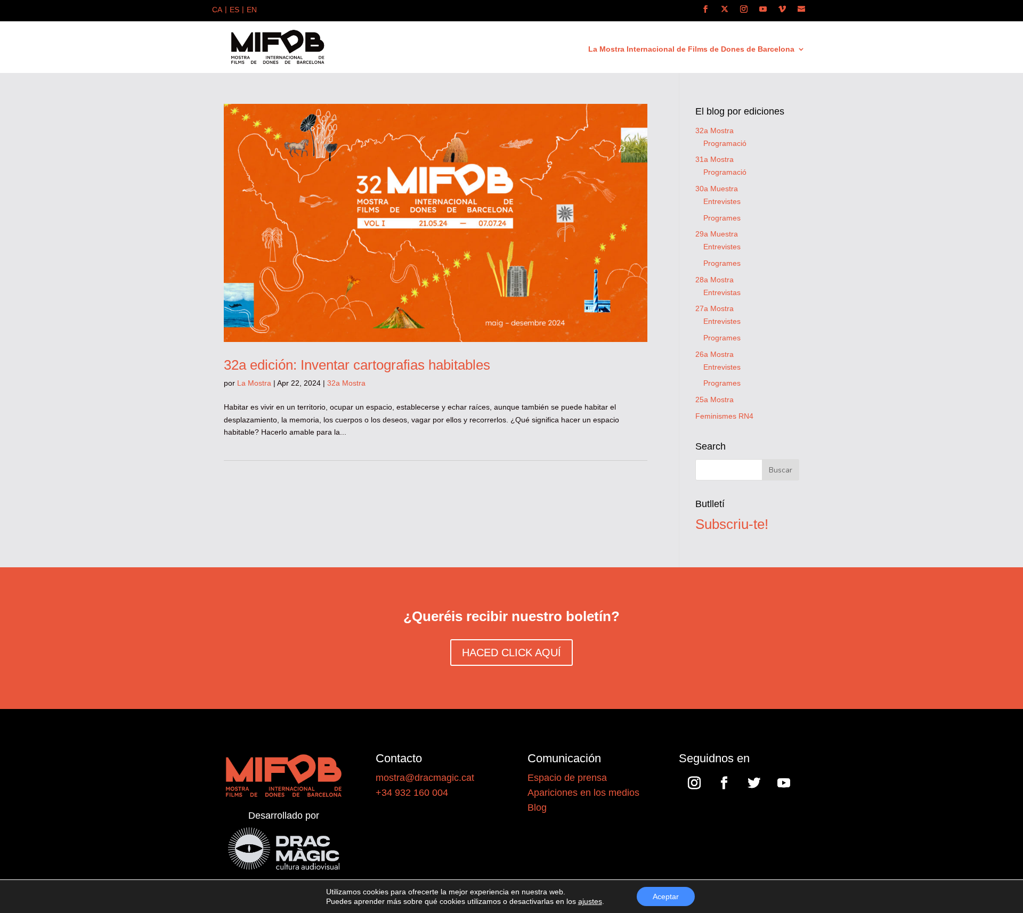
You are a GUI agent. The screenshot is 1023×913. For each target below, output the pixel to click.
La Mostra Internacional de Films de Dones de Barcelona (691, 49)
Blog (537, 807)
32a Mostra (346, 383)
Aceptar (666, 896)
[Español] (234, 10)
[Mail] (801, 9)
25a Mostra (714, 399)
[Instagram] (744, 9)
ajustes (590, 901)
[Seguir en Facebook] (724, 783)
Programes (722, 218)
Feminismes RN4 (724, 416)
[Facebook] (705, 9)
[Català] (217, 10)
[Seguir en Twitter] (754, 783)
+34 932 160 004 (412, 792)
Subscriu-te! (731, 524)
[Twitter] (724, 9)
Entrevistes (722, 201)
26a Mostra (714, 354)
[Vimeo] (782, 9)
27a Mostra (714, 308)
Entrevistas (722, 292)
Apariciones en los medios (583, 792)
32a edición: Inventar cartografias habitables (357, 365)
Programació (724, 143)
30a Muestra (716, 188)
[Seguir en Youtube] (784, 783)
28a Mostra (714, 279)
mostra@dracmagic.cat (425, 777)
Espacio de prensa (567, 777)
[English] (252, 10)
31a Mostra (714, 159)
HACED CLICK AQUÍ (511, 652)
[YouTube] (763, 9)
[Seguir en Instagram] (694, 783)
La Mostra (254, 383)
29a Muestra (716, 234)
